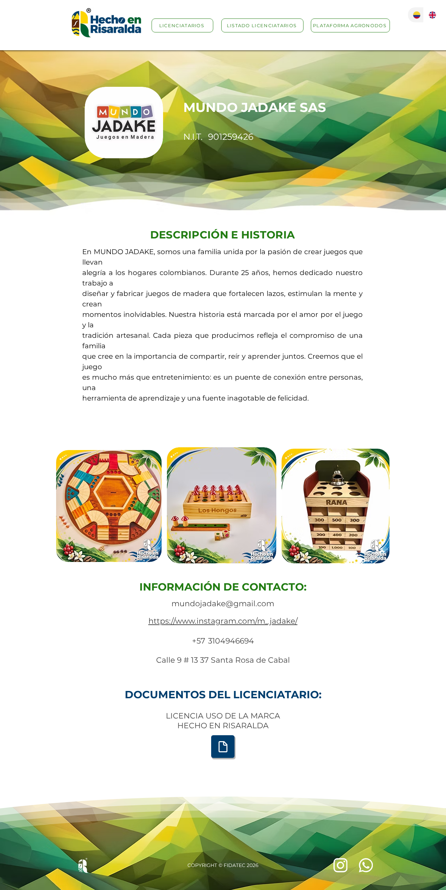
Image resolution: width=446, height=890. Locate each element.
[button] (109, 506)
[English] (431, 14)
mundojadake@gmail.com (222, 603)
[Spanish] (415, 14)
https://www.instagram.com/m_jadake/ (223, 621)
